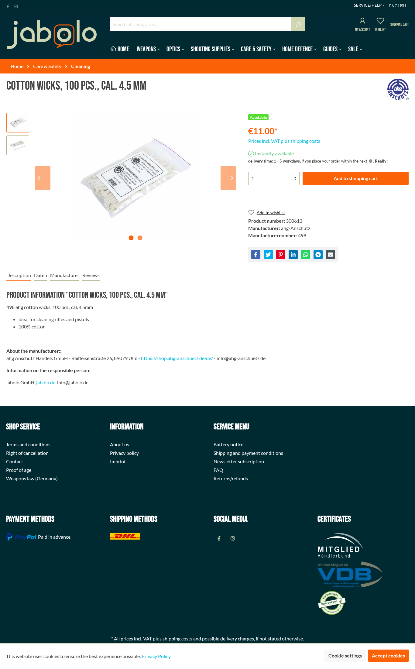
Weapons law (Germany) (32, 478)
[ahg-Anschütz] (398, 89)
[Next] (230, 178)
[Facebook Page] (8, 5)
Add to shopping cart (356, 178)
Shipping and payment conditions (248, 453)
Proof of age (18, 470)
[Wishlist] (380, 22)
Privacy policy (124, 453)
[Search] (298, 24)
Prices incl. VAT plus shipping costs (284, 141)
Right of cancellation (27, 453)
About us (119, 444)
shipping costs (177, 638)
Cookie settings (345, 655)
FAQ (218, 470)
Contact (14, 461)
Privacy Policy (156, 656)
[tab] (18, 275)
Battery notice (228, 444)
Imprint (118, 461)
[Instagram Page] (16, 5)
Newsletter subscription (239, 461)
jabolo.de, (46, 382)
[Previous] (41, 178)
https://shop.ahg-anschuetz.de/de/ (177, 358)
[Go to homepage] (52, 34)
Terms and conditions (28, 444)
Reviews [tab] (91, 275)
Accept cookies (388, 655)
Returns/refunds (231, 478)
